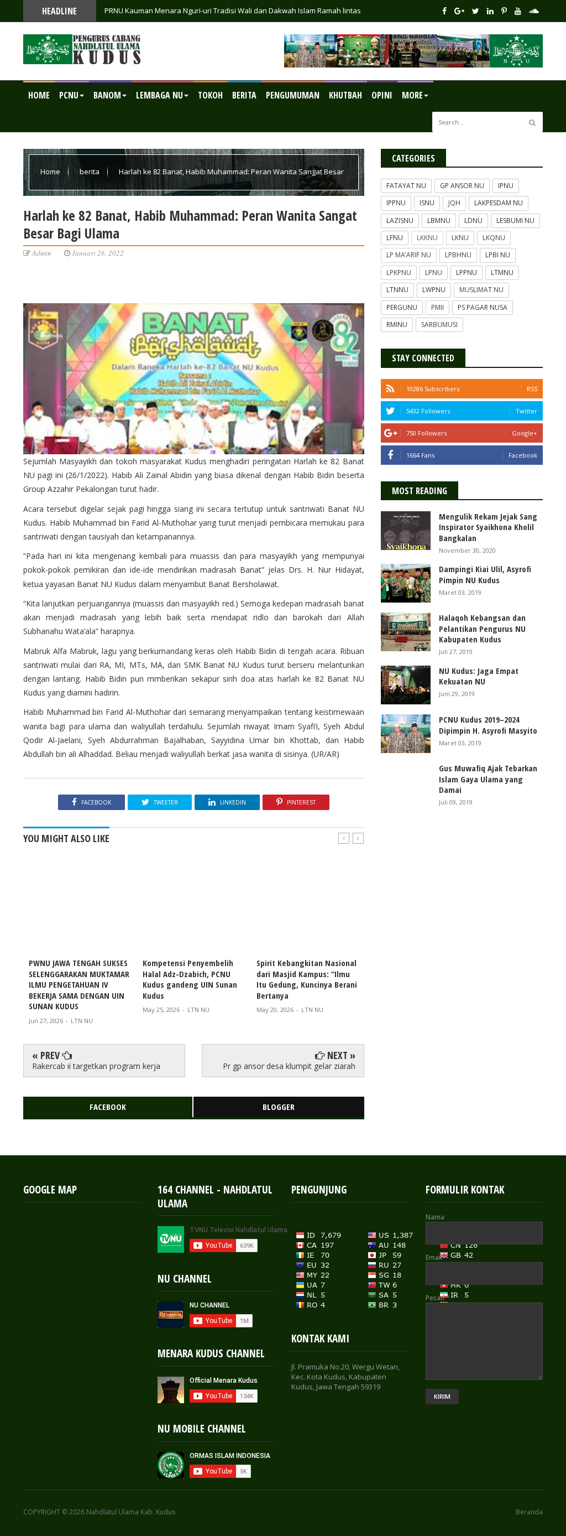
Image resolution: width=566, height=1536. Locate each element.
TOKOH (210, 95)
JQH (454, 202)
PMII (437, 307)
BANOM (107, 95)
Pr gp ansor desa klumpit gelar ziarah (289, 1066)
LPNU (433, 272)
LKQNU (494, 237)
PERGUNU (401, 307)
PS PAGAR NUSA (482, 307)
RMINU (396, 324)
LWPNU (434, 289)
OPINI (381, 95)
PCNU (68, 95)
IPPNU (396, 202)
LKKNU (427, 237)
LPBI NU (497, 255)
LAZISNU (399, 220)
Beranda (529, 1512)
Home (39, 95)
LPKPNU (398, 272)
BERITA (244, 95)
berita (90, 172)
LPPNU (466, 272)
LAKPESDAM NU (498, 202)
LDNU (473, 220)
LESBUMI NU (515, 220)
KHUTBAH (345, 95)
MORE (412, 95)
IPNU (505, 185)
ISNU (427, 202)
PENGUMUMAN (292, 95)
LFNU (394, 237)
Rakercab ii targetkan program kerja (96, 1066)
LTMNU (502, 272)
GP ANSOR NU (462, 185)
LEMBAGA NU (159, 95)
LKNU (460, 237)
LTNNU (397, 289)
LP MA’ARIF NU (408, 255)
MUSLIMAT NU (481, 289)
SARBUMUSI (439, 324)
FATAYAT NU (406, 185)
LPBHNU (458, 255)
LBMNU (438, 220)
